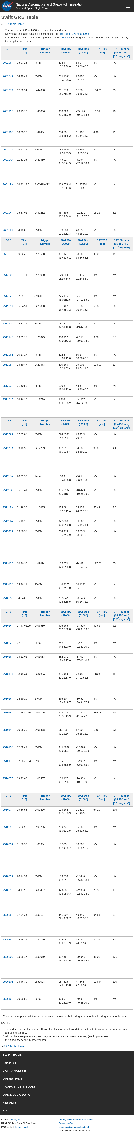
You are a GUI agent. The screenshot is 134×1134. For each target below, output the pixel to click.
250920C (8, 956)
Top (6, 1110)
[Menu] (128, 6)
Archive (10, 1062)
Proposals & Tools (19, 1086)
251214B (8, 337)
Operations (13, 1078)
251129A (8, 434)
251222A (8, 296)
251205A (8, 364)
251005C (8, 827)
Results (10, 1102)
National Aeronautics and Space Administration (49, 4)
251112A (8, 507)
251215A (8, 323)
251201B (8, 399)
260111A (8, 184)
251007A (8, 809)
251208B (8, 354)
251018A (8, 656)
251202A (8, 385)
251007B (8, 778)
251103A (8, 584)
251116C (8, 490)
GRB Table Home (13, 24)
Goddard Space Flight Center (33, 8)
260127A (8, 90)
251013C (8, 747)
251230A (8, 275)
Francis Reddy (22, 1127)
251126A (8, 448)
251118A (8, 476)
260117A (8, 149)
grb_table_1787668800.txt (75, 33)
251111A (8, 521)
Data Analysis (15, 1070)
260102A (8, 230)
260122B (8, 111)
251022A (8, 643)
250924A (8, 939)
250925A (8, 914)
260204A (8, 76)
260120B (8, 132)
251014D (8, 712)
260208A (8, 62)
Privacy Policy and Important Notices (76, 1120)
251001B (8, 890)
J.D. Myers (14, 1120)
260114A (8, 159)
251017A (8, 674)
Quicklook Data (16, 1094)
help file (65, 37)
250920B (8, 981)
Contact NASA (66, 1123)
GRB (8, 49)
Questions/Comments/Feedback (74, 1127)
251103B (8, 563)
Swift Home (12, 1054)
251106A (8, 531)
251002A (8, 876)
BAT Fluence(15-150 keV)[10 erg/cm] (121, 53)
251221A (8, 306)
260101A (8, 254)
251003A (8, 844)
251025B (8, 598)
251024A (8, 625)
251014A (8, 729)
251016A (8, 698)
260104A (8, 212)
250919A (8, 999)
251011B (8, 761)
